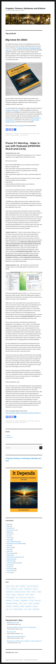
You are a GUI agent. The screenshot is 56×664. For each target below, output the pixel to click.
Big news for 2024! (16, 39)
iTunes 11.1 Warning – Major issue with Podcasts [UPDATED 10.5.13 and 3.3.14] (23, 146)
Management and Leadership (20, 133)
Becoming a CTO (11, 632)
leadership (9, 600)
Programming (10, 559)
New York (38, 600)
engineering (9, 591)
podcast (17, 110)
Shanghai (36, 603)
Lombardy (16, 600)
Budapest (22, 586)
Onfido (9, 551)
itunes (13, 422)
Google (7, 121)
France (34, 591)
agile (12, 586)
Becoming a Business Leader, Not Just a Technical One (21, 627)
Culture (9, 537)
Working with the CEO (13, 622)
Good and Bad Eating (12, 541)
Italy (17, 597)
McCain (32, 600)
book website (20, 125)
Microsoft (9, 547)
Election (35, 589)
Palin (20, 603)
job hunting (23, 597)
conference (14, 589)
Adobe (8, 524)
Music (8, 549)
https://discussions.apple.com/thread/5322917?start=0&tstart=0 (23, 413)
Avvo (8, 536)
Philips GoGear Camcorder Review (16, 636)
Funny (8, 539)
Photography (10, 553)
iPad (7, 422)
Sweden (9, 566)
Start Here (9, 437)
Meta (29, 133)
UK (11, 609)
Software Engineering (23, 420)
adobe (8, 586)
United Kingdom (18, 609)
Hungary (13, 594)
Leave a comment (24, 135)
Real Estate (10, 561)
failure (28, 591)
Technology (32, 133)
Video (29, 609)
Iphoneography (10, 597)
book (38, 133)
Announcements (11, 530)
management (24, 600)
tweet (8, 572)
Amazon (12, 121)
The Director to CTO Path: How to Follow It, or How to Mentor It (24, 641)
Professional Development (14, 557)
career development (32, 586)
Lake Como (31, 597)
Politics (9, 555)
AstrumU (9, 534)
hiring (7, 594)
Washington (36, 609)
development (28, 589)
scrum (25, 603)
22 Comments (23, 422)
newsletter (8, 110)
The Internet (10, 570)
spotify (22, 606)
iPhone (9, 422)
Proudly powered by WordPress (31, 659)
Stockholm (29, 606)
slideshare (16, 606)
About (8, 435)
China (7, 589)
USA (25, 609)
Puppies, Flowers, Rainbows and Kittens (25, 8)
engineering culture (19, 591)
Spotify (33, 119)
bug (39, 420)
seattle (30, 603)
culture (21, 589)
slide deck (9, 606)
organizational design (12, 603)
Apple (37, 119)
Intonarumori (21, 594)
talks (7, 609)
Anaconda (9, 528)
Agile (8, 526)
